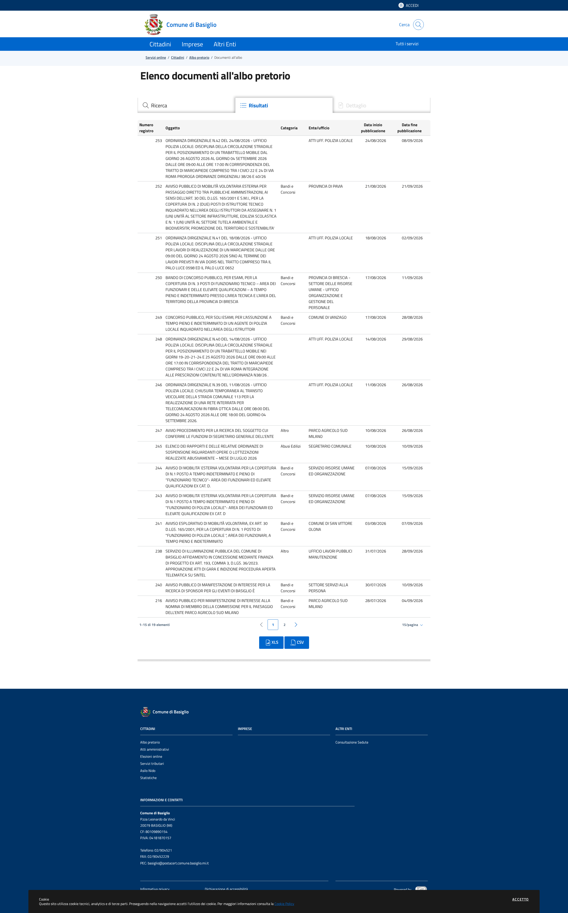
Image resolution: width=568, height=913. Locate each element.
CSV (300, 642)
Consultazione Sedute (351, 742)
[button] (151, 128)
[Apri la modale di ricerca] (418, 24)
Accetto (520, 899)
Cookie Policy (284, 903)
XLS (275, 642)
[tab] (186, 105)
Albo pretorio (150, 742)
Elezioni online (151, 756)
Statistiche (148, 777)
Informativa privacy (155, 889)
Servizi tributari (152, 763)
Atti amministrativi (154, 749)
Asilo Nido (147, 770)
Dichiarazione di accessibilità (226, 889)
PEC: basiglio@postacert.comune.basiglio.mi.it (174, 863)
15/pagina (410, 624)
